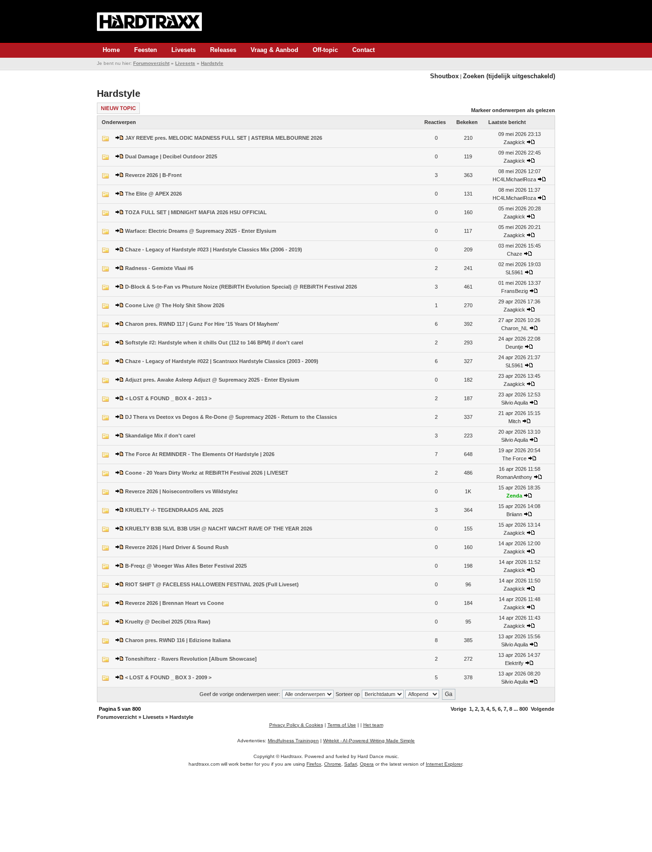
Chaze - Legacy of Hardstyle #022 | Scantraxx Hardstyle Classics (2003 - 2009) (221, 361)
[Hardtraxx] (149, 21)
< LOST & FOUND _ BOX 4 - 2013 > (168, 398)
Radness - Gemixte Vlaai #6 (159, 268)
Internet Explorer (444, 764)
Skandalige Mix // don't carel (160, 435)
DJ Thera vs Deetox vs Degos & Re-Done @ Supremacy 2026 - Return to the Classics (231, 417)
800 (523, 709)
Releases (223, 49)
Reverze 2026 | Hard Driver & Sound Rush (177, 547)
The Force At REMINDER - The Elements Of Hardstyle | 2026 (199, 454)
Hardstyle (212, 63)
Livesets (183, 49)
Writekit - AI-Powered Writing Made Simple (369, 740)
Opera (367, 764)
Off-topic (325, 49)
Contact (363, 49)
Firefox (313, 764)
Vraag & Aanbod (274, 49)
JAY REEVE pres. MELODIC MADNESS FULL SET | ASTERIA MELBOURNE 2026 (223, 138)
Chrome (332, 764)
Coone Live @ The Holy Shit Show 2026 (174, 305)
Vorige (458, 709)
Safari (350, 764)
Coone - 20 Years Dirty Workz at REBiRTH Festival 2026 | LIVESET (206, 473)
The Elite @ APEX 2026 (153, 194)
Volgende (542, 709)
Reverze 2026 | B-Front (153, 175)
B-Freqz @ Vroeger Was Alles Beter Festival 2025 (186, 566)
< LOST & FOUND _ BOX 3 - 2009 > (168, 677)
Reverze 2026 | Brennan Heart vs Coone (174, 603)
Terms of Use (341, 724)
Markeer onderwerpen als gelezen (513, 110)
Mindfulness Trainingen (293, 740)
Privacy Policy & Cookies (296, 724)
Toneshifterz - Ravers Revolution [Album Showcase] (191, 659)
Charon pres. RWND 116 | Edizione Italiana (178, 640)
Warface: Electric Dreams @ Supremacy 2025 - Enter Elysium (200, 231)
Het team (373, 724)
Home (111, 49)
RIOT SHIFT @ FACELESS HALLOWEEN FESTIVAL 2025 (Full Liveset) (212, 584)
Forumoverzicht (151, 63)
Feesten (145, 49)
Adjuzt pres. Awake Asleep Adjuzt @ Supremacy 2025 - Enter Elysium (212, 380)
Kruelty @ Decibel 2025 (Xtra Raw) (167, 621)
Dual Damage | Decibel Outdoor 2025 (171, 156)
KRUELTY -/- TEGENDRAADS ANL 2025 (174, 510)
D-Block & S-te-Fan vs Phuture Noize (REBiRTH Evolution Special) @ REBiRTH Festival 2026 (241, 287)
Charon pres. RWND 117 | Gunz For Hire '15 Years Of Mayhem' (202, 324)
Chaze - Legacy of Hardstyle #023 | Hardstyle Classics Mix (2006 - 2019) (213, 249)
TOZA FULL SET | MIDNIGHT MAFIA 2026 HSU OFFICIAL (196, 212)
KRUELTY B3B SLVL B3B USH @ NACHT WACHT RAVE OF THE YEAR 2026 (218, 528)
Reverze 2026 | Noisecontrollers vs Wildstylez (181, 491)
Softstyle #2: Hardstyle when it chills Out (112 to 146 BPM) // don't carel (214, 342)
